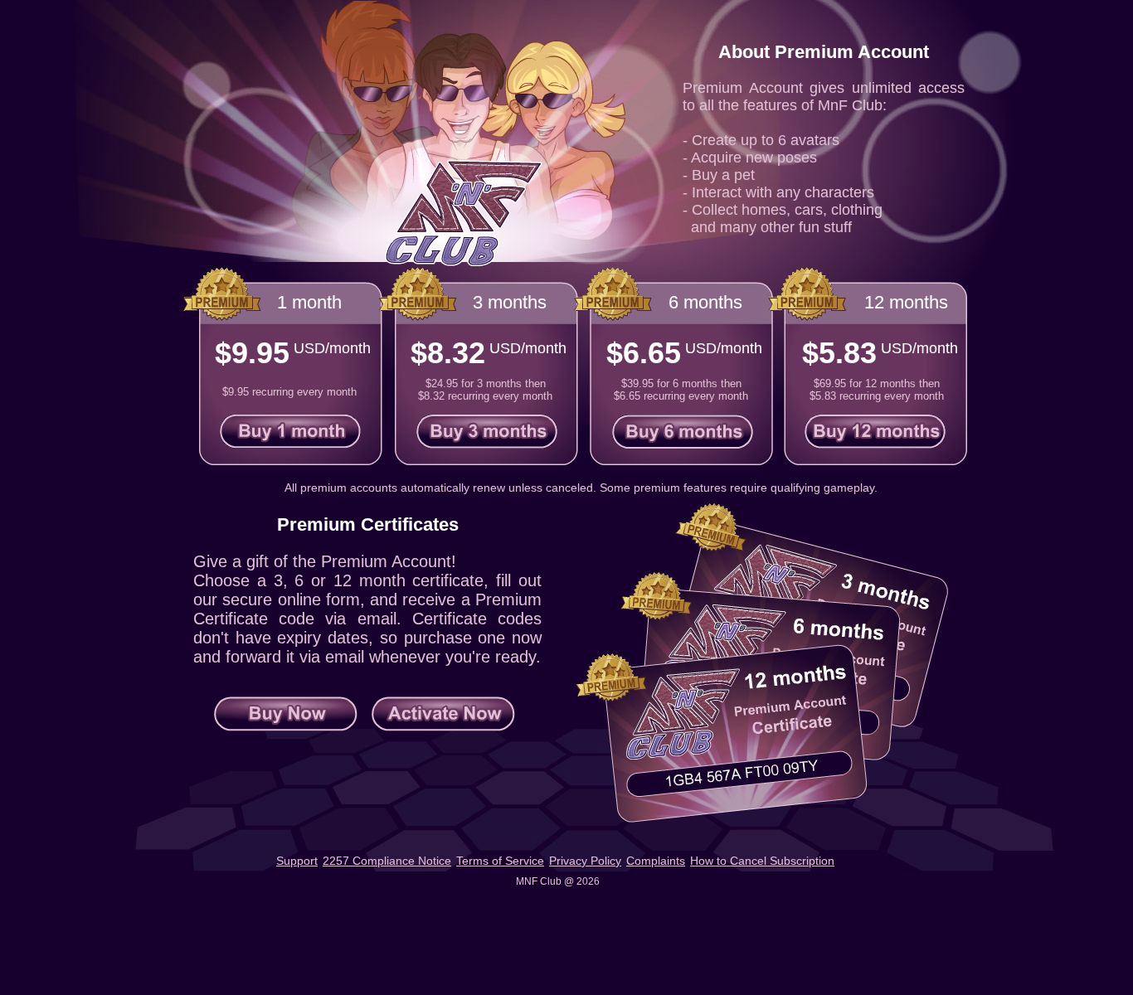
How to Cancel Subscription (762, 860)
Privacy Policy (585, 860)
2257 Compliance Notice (387, 860)
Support (297, 860)
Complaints (655, 860)
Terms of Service (500, 860)
